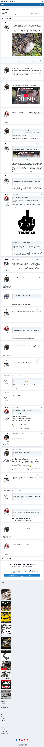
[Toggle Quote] (13, 130)
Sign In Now (31, 575)
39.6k (7, 92)
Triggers (2, 705)
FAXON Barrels (3, 725)
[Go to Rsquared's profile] (6, 296)
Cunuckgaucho (6, 110)
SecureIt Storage (4, 731)
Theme (17, 742)
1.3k (7, 385)
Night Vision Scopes (4, 733)
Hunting (14, 14)
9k (7, 302)
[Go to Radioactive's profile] (6, 379)
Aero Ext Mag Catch (4, 729)
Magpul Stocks (3, 720)
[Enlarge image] (27, 222)
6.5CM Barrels (3, 709)
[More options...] (41, 23)
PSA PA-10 (3, 714)
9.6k (7, 443)
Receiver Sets (3, 712)
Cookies (26, 742)
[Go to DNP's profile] (6, 437)
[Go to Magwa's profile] (3, 13)
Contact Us (22, 742)
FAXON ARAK (3, 716)
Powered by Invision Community (22, 745)
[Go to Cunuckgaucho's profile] (6, 114)
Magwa (7, 12)
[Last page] (12, 18)
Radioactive (7, 375)
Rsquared (6, 292)
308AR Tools (3, 727)
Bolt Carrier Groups (4, 707)
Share (31, 13)
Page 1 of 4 (17, 18)
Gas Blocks (3, 718)
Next (10, 18)
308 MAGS (3, 703)
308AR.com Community (8, 1)
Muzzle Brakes (3, 722)
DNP (7, 433)
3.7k (7, 204)
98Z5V (6, 66)
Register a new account (13, 575)
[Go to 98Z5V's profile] (6, 70)
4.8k (7, 32)
